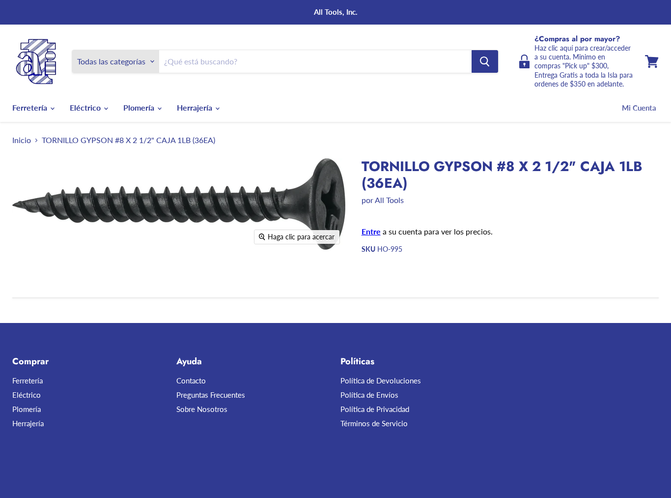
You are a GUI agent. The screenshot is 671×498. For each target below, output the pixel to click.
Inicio (21, 140)
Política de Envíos (369, 394)
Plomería (139, 107)
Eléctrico (86, 107)
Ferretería (30, 107)
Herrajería (195, 107)
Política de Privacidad (374, 409)
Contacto (191, 380)
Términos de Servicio (374, 423)
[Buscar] (485, 61)
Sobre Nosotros (201, 409)
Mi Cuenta (639, 107)
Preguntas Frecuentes (210, 394)
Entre (371, 231)
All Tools (389, 200)
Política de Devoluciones (380, 380)
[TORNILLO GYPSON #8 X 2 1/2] (79, 278)
